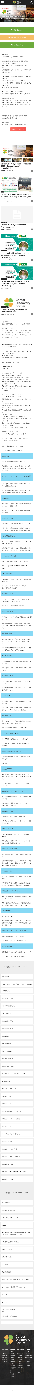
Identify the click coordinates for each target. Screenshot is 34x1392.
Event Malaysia (4, 307)
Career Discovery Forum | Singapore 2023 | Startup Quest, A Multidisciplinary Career (15, 17)
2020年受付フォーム (18, 129)
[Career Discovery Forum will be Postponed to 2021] (17, 299)
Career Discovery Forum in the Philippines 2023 (13, 226)
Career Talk (4, 161)
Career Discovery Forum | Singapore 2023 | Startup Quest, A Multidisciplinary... (16, 166)
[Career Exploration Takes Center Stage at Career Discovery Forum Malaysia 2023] (17, 184)
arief (2, 201)
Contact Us (27, 1387)
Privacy (12, 1387)
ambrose (3, 20)
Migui (2, 229)
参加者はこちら (18, 30)
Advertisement (19, 1387)
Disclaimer (6, 1387)
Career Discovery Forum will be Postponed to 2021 (14, 310)
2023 (2, 191)
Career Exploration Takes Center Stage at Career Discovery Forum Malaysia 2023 (17, 196)
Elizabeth (3, 314)
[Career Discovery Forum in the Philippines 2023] (17, 214)
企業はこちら (18, 45)
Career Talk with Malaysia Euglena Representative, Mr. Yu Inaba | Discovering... (15, 255)
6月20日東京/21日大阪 (18, 37)
